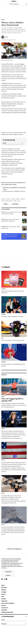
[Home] (14, 1)
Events (3, 594)
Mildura (23, 199)
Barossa (3, 199)
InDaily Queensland (7, 612)
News (3, 585)
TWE (15, 201)
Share (6, 204)
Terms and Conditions (7, 603)
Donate (8, 575)
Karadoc (17, 199)
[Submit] (21, 143)
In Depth (3, 592)
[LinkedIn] (6, 579)
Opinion (3, 589)
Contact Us (4, 607)
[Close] (26, 616)
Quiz (2, 596)
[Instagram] (4, 579)
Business (4, 587)
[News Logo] (14, 4)
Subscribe (8, 571)
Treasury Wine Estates (7, 201)
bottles (8, 199)
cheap (12, 199)
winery (19, 201)
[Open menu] (26, 4)
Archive (3, 605)
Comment (15, 204)
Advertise (4, 610)
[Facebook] (2, 579)
